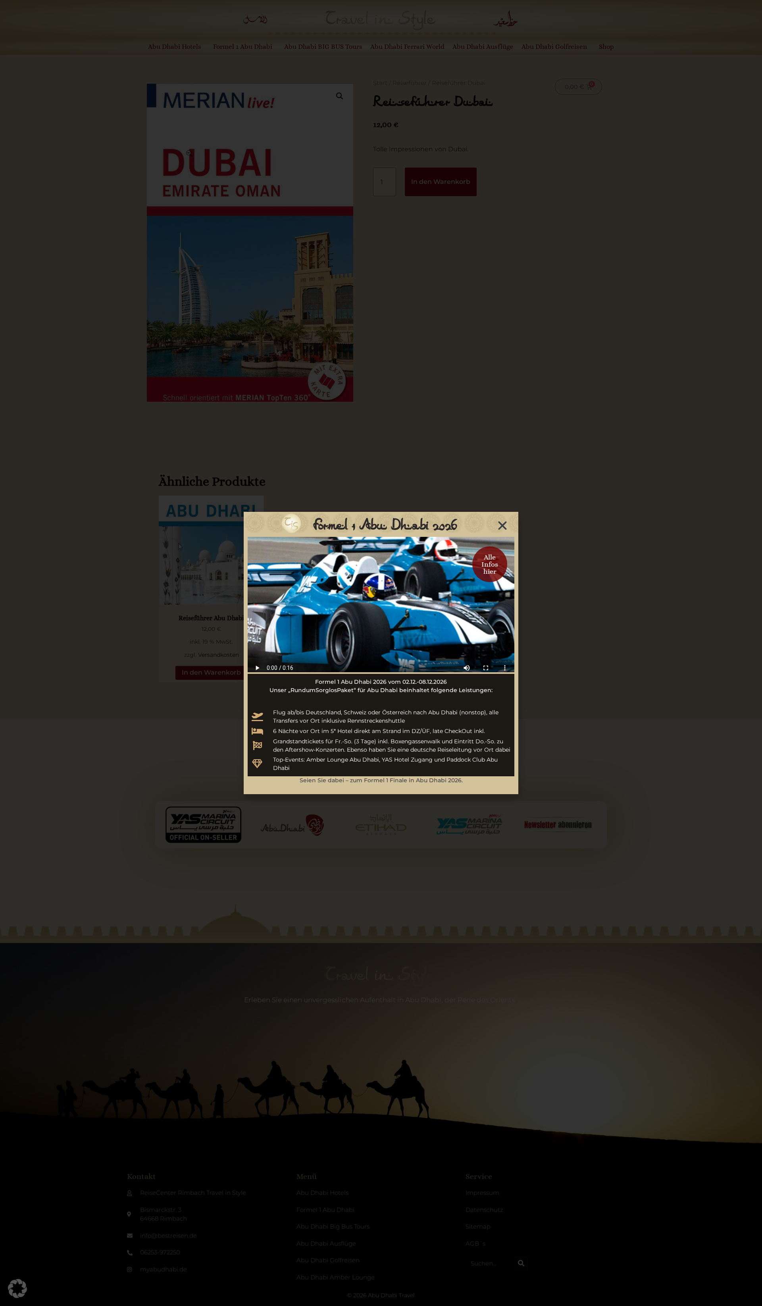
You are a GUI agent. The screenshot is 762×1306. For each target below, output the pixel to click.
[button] (17, 1288)
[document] (381, 653)
